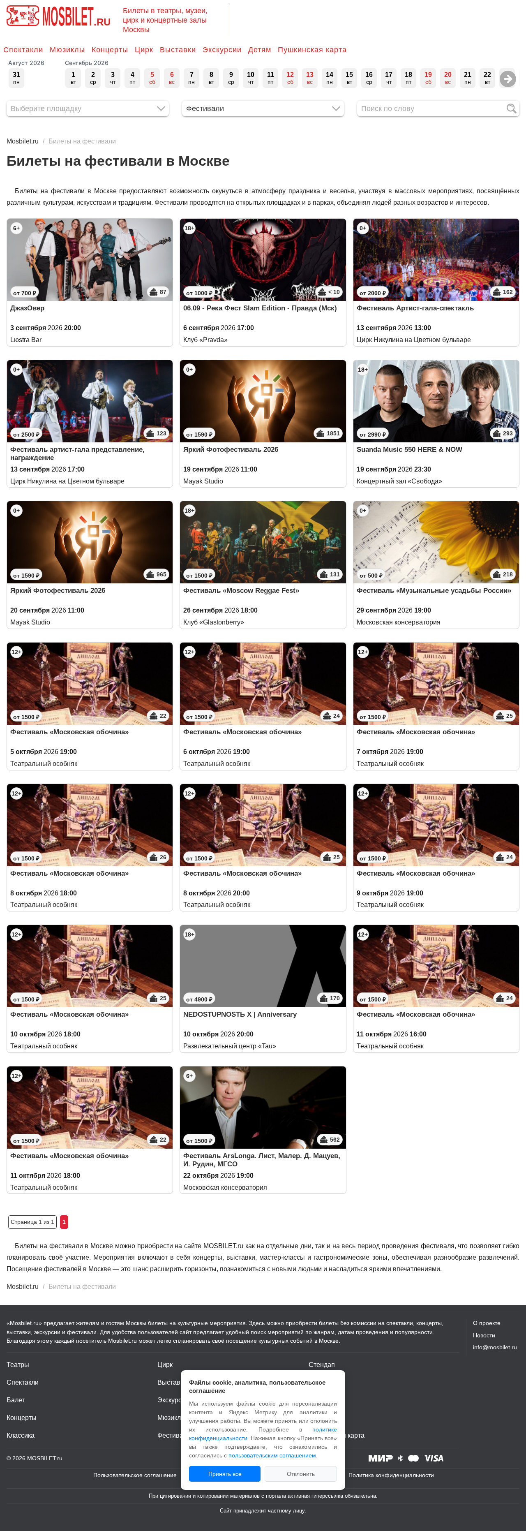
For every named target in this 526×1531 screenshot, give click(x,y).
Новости (484, 1335)
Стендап (322, 1364)
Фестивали (174, 1435)
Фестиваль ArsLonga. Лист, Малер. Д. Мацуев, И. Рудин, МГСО (261, 1160)
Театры (18, 1364)
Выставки (178, 50)
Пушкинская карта (312, 50)
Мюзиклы (67, 50)
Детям (259, 50)
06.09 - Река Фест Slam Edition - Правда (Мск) (260, 308)
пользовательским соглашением (272, 1455)
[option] (16, 78)
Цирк (144, 50)
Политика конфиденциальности (391, 1475)
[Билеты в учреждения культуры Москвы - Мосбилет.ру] (23, 15)
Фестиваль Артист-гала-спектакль (415, 308)
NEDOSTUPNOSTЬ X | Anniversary (240, 1014)
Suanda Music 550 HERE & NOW (409, 449)
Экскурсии (222, 50)
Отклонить (301, 1474)
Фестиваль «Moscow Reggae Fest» (241, 590)
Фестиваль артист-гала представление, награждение (77, 454)
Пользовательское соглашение (135, 1475)
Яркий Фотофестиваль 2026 (230, 449)
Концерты (110, 50)
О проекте (487, 1323)
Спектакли (23, 50)
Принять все (225, 1474)
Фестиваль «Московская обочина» (69, 732)
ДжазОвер (27, 308)
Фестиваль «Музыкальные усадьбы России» (434, 590)
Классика (21, 1435)
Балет (16, 1400)
